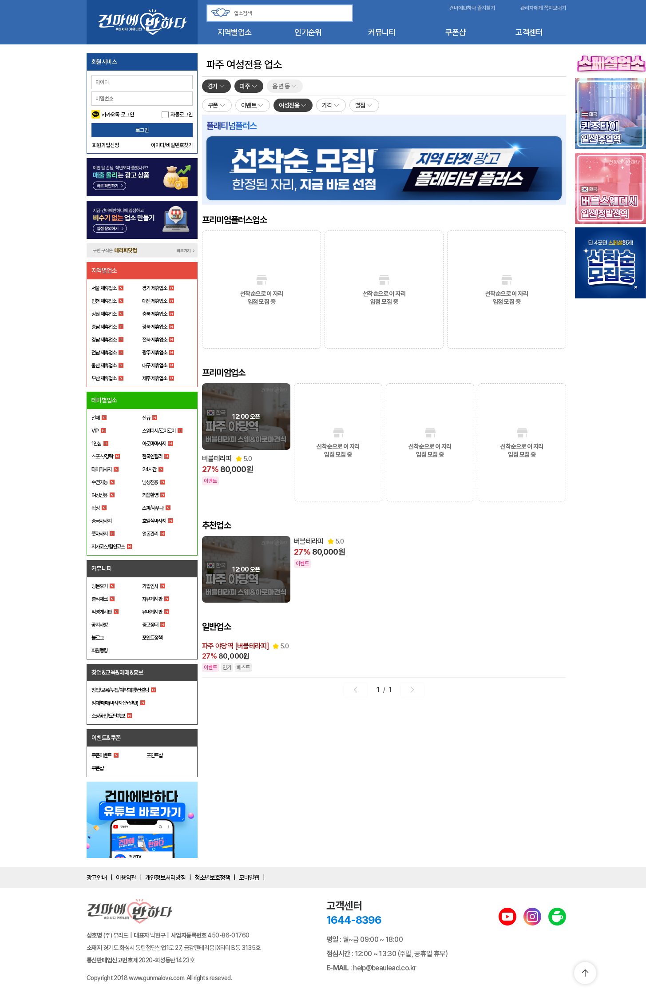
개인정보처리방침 (165, 877)
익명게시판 (101, 612)
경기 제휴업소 (154, 288)
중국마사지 (101, 521)
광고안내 (97, 877)
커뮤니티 (381, 32)
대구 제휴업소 (154, 365)
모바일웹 (249, 877)
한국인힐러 (152, 456)
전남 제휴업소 (103, 353)
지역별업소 (234, 32)
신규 (146, 418)
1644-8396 (353, 920)
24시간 (149, 469)
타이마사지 (101, 469)
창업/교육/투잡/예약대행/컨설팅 (120, 690)
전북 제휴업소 (154, 340)
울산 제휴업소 (103, 365)
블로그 (97, 638)
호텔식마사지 (154, 521)
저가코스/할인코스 (108, 547)
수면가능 (99, 482)
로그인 (142, 130)
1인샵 (96, 444)
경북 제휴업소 (154, 327)
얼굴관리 (150, 534)
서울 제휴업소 (103, 288)
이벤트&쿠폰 (106, 737)
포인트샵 (154, 755)
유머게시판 (152, 612)
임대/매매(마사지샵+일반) (114, 703)
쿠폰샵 (455, 32)
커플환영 (150, 495)
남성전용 (150, 482)
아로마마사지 (154, 444)
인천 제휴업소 (103, 301)
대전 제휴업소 (154, 301)
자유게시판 (152, 599)
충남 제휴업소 (103, 327)
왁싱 (95, 508)
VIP (95, 431)
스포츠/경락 (102, 456)
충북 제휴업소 (154, 314)
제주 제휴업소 (154, 378)
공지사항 (99, 625)
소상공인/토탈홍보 (108, 716)
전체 (95, 418)
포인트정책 (152, 638)
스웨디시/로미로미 (158, 431)
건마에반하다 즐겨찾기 (472, 8)
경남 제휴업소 (103, 340)
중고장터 (150, 625)
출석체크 (99, 599)
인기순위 (307, 32)
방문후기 (99, 586)
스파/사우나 (152, 508)
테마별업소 (104, 400)
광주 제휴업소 (154, 353)
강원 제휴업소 (103, 314)
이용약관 (126, 877)
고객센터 (529, 32)
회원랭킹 (99, 650)
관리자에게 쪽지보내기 (543, 8)
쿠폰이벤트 (101, 755)
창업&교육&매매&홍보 (117, 672)
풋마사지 (99, 534)
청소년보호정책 (212, 877)
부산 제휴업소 (103, 378)
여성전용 (99, 495)
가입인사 (150, 586)
